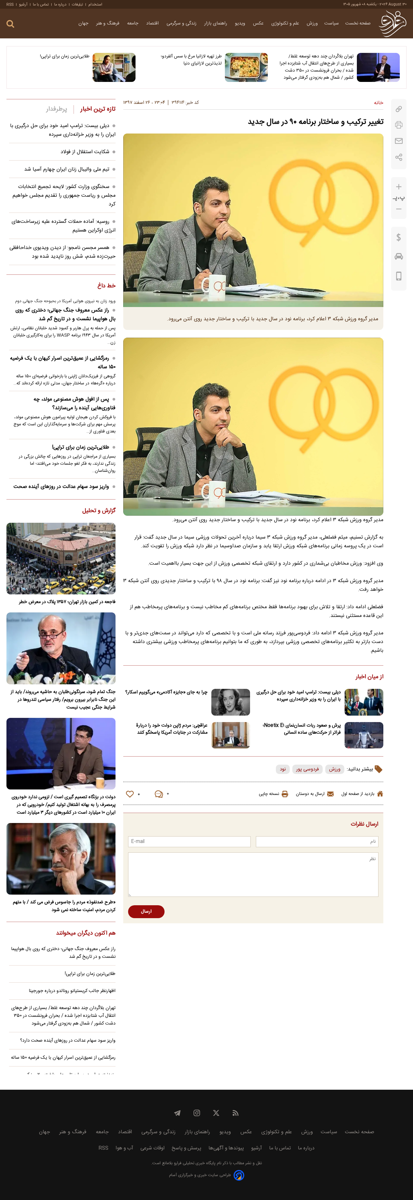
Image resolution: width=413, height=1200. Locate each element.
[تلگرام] (177, 1113)
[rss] (235, 1113)
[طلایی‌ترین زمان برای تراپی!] (114, 67)
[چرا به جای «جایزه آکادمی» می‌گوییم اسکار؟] (230, 702)
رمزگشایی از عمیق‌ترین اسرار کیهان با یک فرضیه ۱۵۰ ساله (63, 363)
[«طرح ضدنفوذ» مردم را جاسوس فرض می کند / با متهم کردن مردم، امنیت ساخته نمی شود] (61, 859)
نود (283, 769)
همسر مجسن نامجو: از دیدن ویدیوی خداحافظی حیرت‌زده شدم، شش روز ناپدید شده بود (62, 252)
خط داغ (106, 286)
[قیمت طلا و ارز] (399, 239)
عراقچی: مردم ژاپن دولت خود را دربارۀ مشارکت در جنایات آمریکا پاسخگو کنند (171, 729)
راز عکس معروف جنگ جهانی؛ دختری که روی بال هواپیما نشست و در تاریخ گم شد (65, 314)
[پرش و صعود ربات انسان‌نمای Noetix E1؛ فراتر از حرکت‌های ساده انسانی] (364, 735)
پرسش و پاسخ (186, 1148)
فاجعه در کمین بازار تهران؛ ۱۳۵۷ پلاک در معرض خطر (67, 602)
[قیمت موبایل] (399, 277)
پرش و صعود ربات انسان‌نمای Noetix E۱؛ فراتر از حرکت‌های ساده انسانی (302, 729)
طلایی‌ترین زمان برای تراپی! (64, 56)
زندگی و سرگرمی (182, 23)
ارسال (146, 912)
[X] (216, 1113)
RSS (10, 4)
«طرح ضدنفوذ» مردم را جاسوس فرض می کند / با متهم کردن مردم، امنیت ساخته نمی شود (64, 906)
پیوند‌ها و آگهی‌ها (226, 1148)
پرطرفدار (56, 109)
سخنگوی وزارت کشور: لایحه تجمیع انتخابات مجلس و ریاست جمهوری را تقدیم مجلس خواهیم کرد (64, 196)
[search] (10, 24)
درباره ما (60, 4)
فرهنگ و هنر (108, 23)
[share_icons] (399, 157)
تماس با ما (41, 4)
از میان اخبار (369, 677)
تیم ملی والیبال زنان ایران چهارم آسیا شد (66, 169)
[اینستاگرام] (197, 1113)
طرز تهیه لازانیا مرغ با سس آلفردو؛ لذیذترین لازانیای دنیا (191, 60)
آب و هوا (124, 1148)
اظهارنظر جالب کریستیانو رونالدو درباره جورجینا (72, 991)
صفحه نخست (358, 23)
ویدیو (241, 23)
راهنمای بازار (216, 23)
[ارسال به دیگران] (399, 141)
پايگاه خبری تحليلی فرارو (194, 1163)
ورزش (312, 23)
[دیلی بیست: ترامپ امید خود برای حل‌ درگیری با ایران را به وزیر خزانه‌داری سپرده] (364, 702)
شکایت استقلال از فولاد (85, 152)
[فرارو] (392, 23)
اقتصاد (153, 23)
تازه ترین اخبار (98, 109)
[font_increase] (398, 187)
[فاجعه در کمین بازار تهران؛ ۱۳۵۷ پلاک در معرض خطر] (61, 558)
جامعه (133, 23)
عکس (259, 23)
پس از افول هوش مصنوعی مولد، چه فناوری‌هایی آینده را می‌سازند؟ (75, 403)
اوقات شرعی (152, 1148)
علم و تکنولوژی (285, 23)
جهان (84, 23)
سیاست (331, 23)
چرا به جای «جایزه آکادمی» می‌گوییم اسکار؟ (166, 692)
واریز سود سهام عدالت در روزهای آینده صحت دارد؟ (65, 491)
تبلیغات (77, 4)
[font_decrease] (398, 209)
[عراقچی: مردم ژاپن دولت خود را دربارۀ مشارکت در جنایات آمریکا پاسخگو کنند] (230, 735)
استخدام (95, 4)
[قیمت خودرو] (399, 258)
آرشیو (23, 4)
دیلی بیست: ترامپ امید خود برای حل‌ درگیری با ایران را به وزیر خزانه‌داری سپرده (299, 696)
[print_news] (399, 125)
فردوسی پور (307, 769)
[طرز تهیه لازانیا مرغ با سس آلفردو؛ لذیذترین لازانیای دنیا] (246, 67)
